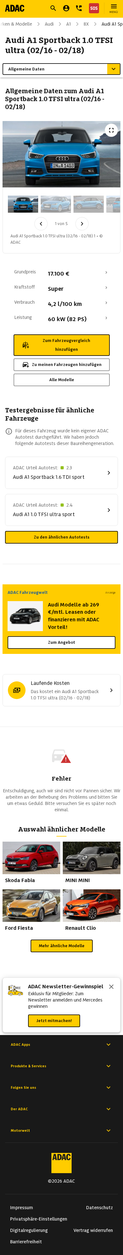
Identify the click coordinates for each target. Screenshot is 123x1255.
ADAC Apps (20, 1044)
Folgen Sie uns (23, 1087)
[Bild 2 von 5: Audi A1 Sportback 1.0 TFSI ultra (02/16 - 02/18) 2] (56, 204)
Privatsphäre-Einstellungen (38, 1219)
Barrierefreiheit (26, 1242)
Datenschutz (99, 1207)
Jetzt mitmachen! (54, 1020)
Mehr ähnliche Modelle (62, 945)
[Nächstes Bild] (82, 223)
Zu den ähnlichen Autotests (62, 537)
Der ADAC (19, 1109)
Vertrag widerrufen (93, 1230)
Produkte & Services (28, 1066)
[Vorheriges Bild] (41, 223)
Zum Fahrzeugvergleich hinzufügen (66, 345)
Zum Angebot (61, 642)
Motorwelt (20, 1130)
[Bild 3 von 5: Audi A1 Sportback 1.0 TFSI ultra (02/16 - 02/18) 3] (88, 204)
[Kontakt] (79, 8)
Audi (49, 24)
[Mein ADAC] (66, 8)
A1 (68, 24)
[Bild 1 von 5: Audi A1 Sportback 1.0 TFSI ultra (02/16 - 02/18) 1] (23, 204)
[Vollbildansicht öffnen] (111, 130)
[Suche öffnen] (53, 8)
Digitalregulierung (29, 1230)
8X (86, 24)
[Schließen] (111, 987)
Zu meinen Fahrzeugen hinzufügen (67, 364)
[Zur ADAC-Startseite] (14, 8)
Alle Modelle (61, 379)
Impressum (21, 1207)
